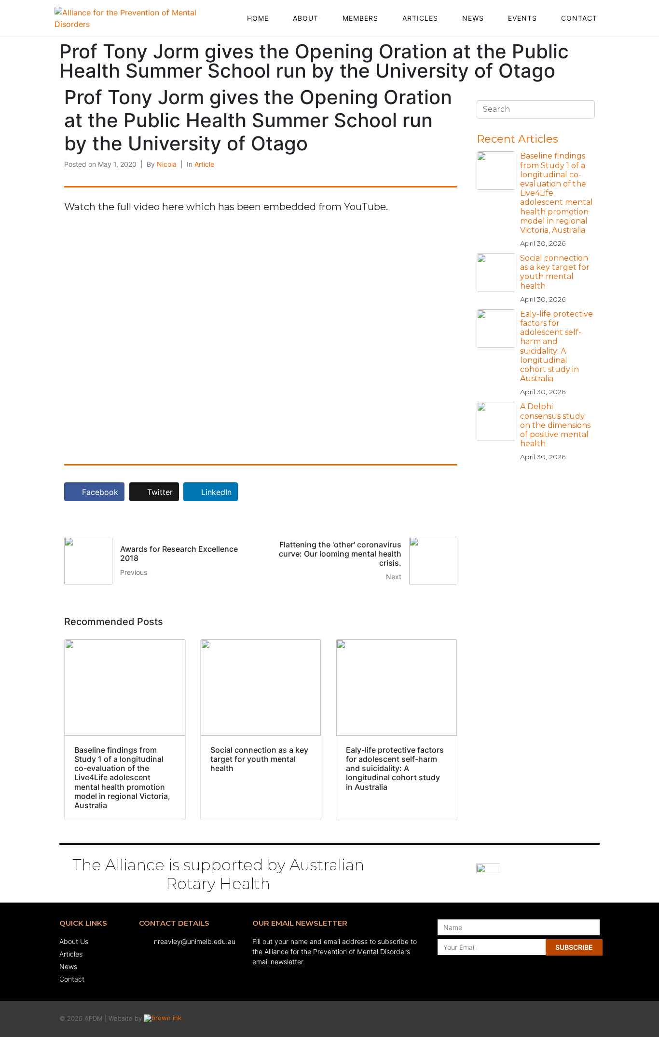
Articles (420, 18)
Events (522, 18)
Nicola (167, 164)
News (473, 18)
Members (360, 18)
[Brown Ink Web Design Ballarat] (162, 1019)
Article (204, 164)
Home (258, 18)
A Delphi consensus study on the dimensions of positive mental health (555, 425)
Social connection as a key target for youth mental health (555, 272)
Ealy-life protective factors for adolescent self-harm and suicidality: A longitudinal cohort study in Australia (556, 346)
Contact (579, 18)
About (305, 18)
